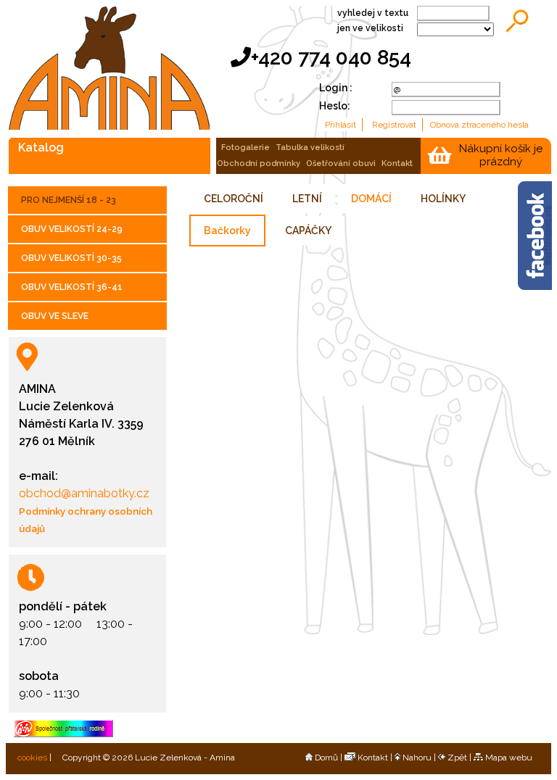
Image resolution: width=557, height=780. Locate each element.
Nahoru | (420, 757)
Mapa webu (508, 757)
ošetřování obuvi (341, 163)
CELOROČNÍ (233, 198)
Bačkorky (227, 230)
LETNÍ (307, 198)
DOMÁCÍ (371, 198)
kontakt (397, 163)
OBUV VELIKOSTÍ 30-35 (71, 258)
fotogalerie (245, 147)
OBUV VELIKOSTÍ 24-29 (72, 229)
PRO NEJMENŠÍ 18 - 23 (68, 200)
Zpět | (460, 757)
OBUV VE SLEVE (54, 316)
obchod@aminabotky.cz (84, 493)
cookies (31, 757)
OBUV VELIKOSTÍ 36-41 (72, 287)
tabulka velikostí (310, 147)
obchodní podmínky (258, 163)
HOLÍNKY (443, 198)
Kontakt (373, 757)
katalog (41, 147)
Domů (326, 757)
